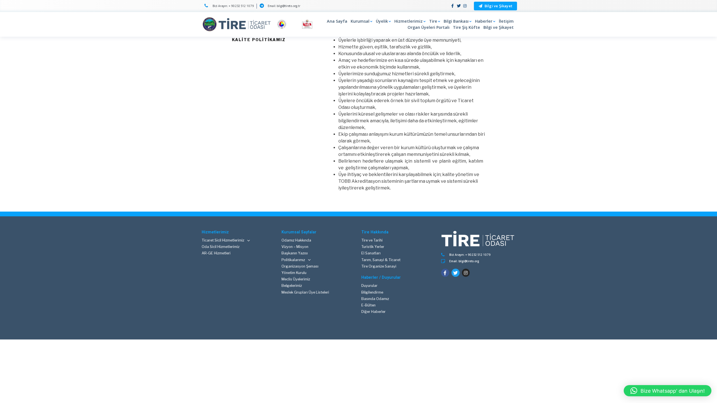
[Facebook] (452, 6)
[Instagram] (464, 6)
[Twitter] (458, 6)
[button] (495, 6)
